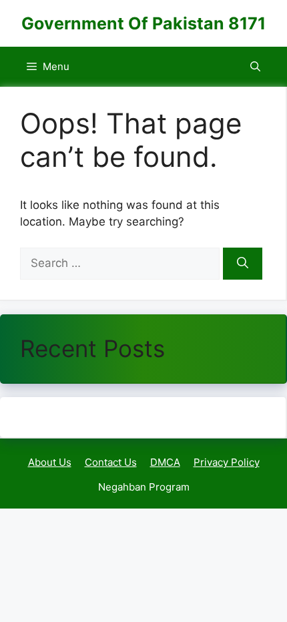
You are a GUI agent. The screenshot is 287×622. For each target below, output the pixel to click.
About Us (49, 462)
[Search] (242, 264)
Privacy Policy (227, 462)
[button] (255, 67)
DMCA (165, 462)
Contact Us (111, 462)
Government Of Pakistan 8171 (143, 23)
